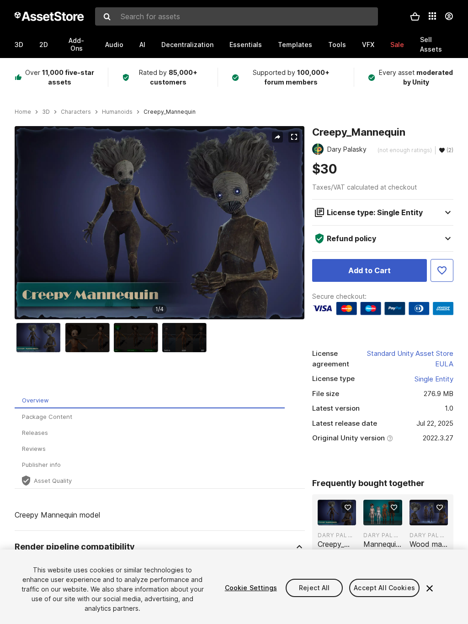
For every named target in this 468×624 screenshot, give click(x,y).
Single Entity (434, 379)
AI (142, 44)
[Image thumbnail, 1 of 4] (40, 337)
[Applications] (432, 16)
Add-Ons (76, 44)
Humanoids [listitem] (117, 112)
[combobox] (236, 16)
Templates (295, 44)
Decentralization (187, 44)
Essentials (245, 44)
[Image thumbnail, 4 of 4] (186, 337)
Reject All (314, 588)
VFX (368, 44)
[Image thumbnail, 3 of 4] (138, 337)
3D (19, 44)
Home (23, 112)
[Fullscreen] (293, 137)
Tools (337, 44)
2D (43, 44)
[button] (415, 16)
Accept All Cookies (384, 588)
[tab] (150, 400)
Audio (114, 44)
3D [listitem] (46, 112)
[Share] (277, 137)
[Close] (429, 588)
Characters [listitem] (76, 112)
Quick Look (341, 517)
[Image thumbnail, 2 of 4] (89, 337)
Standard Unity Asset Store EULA (410, 358)
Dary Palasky (337, 535)
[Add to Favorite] (442, 270)
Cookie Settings (251, 588)
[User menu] (448, 16)
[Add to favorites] (347, 507)
